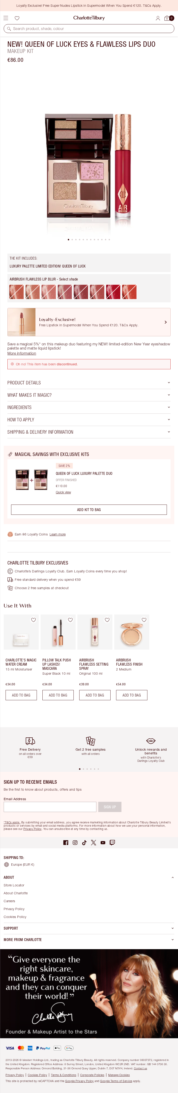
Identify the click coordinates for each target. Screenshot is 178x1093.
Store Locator (14, 885)
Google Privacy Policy (79, 1081)
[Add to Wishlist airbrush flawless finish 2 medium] (143, 619)
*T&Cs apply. (12, 822)
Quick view (63, 492)
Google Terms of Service (116, 1081)
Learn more (58, 534)
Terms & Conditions (63, 1075)
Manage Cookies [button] (119, 1075)
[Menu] (6, 18)
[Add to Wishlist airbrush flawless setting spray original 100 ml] (107, 619)
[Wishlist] (16, 18)
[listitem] (89, 157)
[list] (89, 157)
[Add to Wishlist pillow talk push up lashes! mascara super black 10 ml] (70, 619)
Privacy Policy (32, 829)
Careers (9, 901)
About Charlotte (16, 893)
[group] (20, 659)
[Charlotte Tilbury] (89, 18)
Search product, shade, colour (38, 28)
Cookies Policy (15, 917)
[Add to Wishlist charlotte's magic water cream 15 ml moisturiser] (33, 619)
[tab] (68, 239)
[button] (9, 28)
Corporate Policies (92, 1075)
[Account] (158, 18)
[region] (89, 485)
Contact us (140, 1068)
